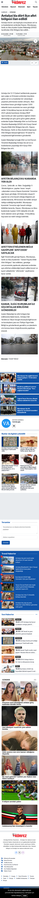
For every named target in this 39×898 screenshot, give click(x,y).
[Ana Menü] (2, 2)
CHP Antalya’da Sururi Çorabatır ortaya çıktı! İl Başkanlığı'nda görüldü (25, 623)
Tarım (4, 878)
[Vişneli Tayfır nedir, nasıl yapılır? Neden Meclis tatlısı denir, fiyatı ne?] (28, 441)
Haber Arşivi (7, 871)
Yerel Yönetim (22, 876)
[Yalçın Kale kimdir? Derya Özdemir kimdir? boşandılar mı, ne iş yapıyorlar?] (10, 459)
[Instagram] (23, 852)
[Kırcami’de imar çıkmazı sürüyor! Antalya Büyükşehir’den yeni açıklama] (28, 478)
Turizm (32, 876)
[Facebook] (16, 852)
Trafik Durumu (8, 862)
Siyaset (13, 7)
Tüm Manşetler (8, 866)
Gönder (6, 543)
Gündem (4, 7)
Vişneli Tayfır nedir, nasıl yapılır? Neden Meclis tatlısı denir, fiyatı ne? (28, 449)
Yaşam (35, 7)
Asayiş (13, 876)
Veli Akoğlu (16, 422)
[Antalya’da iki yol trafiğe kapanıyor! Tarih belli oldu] (10, 441)
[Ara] (36, 2)
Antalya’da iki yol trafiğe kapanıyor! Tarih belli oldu (10, 449)
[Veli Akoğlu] (6, 423)
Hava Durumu (8, 860)
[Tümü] (36, 614)
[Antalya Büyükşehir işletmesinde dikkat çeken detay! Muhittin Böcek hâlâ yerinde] (10, 478)
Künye (5, 880)
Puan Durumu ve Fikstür (11, 864)
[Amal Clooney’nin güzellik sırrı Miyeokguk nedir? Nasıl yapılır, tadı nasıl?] (28, 459)
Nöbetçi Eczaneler (9, 858)
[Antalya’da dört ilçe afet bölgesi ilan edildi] (19, 49)
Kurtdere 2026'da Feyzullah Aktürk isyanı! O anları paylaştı (26, 670)
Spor (29, 7)
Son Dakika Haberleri (10, 869)
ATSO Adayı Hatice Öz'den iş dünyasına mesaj (24, 661)
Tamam (25, 895)
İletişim (32, 878)
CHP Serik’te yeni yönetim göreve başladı (23, 633)
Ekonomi (21, 7)
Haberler (4, 12)
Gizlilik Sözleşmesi (21, 878)
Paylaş (6, 62)
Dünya (11, 878)
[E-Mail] (13, 426)
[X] (19, 852)
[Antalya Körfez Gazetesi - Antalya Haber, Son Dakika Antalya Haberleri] (19, 2)
